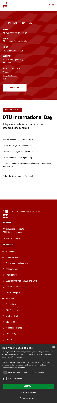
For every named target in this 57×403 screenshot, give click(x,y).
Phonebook (10, 251)
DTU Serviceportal (13, 292)
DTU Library (11, 333)
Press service (11, 275)
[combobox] (53, 347)
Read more (22, 367)
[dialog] (28, 373)
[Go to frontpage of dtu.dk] (5, 5)
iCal (4, 78)
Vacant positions (13, 286)
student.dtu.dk (12, 316)
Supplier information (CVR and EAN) (21, 281)
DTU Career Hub (12, 310)
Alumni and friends (14, 328)
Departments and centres (17, 263)
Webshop (10, 298)
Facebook (29, 176)
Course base (11, 304)
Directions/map (12, 257)
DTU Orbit (10, 339)
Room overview (12, 269)
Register (14, 87)
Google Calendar (10, 75)
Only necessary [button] (28, 392)
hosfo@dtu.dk (8, 62)
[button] (53, 5)
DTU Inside (10, 322)
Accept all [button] (29, 386)
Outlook (6, 72)
